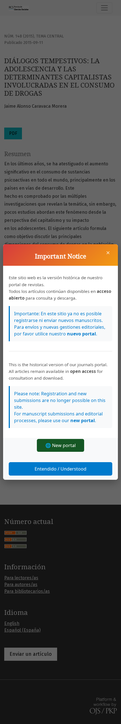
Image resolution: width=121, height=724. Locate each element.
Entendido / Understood (60, 469)
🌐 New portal (60, 445)
